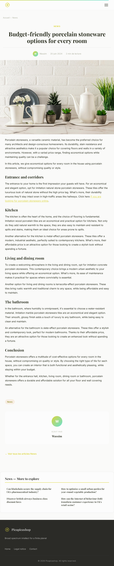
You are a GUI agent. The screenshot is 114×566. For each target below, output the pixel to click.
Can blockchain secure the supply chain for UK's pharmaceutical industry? (29, 490)
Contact (33, 549)
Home (7, 549)
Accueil (6, 17)
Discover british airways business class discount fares (27, 500)
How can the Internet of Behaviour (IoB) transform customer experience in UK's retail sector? (81, 502)
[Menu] (106, 5)
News (15, 17)
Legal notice (20, 549)
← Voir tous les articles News (21, 453)
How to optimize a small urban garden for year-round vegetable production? (82, 490)
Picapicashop (21, 529)
